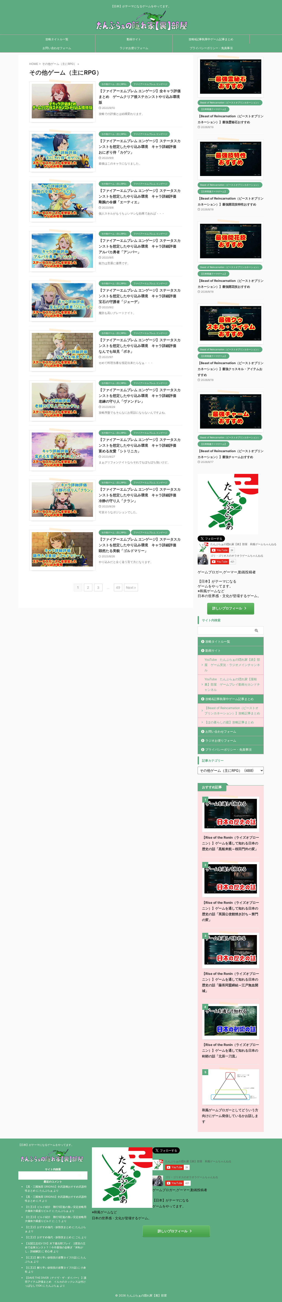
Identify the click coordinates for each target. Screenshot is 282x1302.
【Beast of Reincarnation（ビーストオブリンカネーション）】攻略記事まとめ (232, 710)
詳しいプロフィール (227, 608)
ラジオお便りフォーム (134, 48)
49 (118, 587)
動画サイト (134, 39)
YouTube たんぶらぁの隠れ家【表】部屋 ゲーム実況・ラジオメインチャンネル (232, 665)
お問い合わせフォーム (57, 48)
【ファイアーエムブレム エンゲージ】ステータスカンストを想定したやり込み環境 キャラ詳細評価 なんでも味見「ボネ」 (140, 346)
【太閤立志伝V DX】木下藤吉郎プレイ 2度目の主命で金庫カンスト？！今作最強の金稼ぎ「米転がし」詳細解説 (55, 1247)
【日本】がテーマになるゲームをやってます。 (46, 1144)
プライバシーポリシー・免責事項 (211, 48)
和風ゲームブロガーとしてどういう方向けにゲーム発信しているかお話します (230, 1116)
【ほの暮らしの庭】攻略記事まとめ (229, 722)
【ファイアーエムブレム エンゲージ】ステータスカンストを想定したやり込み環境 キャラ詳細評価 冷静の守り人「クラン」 (140, 495)
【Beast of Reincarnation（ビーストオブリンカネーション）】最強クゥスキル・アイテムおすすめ (230, 369)
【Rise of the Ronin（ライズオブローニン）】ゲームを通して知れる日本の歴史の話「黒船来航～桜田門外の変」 (230, 843)
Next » (131, 587)
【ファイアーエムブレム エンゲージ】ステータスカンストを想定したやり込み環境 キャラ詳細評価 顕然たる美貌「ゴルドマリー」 (140, 545)
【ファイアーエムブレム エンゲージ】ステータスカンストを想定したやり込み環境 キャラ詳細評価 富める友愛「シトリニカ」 (140, 445)
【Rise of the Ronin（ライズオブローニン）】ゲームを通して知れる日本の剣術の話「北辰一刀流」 (230, 1050)
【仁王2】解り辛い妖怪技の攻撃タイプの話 (51, 1257)
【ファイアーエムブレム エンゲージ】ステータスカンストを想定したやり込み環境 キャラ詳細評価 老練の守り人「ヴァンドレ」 (140, 395)
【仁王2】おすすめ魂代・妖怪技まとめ (48, 1227)
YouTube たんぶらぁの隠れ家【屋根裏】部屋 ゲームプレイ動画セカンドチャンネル (232, 684)
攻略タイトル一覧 (56, 39)
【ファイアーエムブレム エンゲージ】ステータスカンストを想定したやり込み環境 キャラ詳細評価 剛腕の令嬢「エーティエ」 (140, 196)
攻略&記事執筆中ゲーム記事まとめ (211, 39)
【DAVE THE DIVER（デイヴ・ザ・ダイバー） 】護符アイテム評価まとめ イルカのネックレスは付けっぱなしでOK (55, 1281)
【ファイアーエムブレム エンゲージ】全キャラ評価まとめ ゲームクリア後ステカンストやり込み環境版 (140, 97)
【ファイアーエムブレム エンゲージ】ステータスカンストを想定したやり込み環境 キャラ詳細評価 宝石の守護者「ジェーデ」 (140, 296)
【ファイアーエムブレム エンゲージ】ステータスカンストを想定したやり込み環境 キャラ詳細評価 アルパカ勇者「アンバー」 (140, 246)
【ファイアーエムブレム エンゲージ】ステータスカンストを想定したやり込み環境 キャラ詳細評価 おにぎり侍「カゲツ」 (140, 146)
